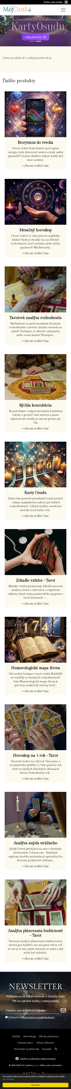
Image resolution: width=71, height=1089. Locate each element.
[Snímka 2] (38, 41)
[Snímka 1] (32, 41)
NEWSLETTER (35, 986)
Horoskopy (29, 1036)
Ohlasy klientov (45, 1042)
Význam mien (25, 1042)
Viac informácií (8, 1079)
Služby (16, 1036)
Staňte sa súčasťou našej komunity (38, 1058)
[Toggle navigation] (63, 10)
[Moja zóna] (56, 1049)
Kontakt (46, 1049)
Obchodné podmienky (26, 1049)
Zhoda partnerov (49, 1036)
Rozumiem (35, 1085)
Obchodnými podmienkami (38, 1017)
